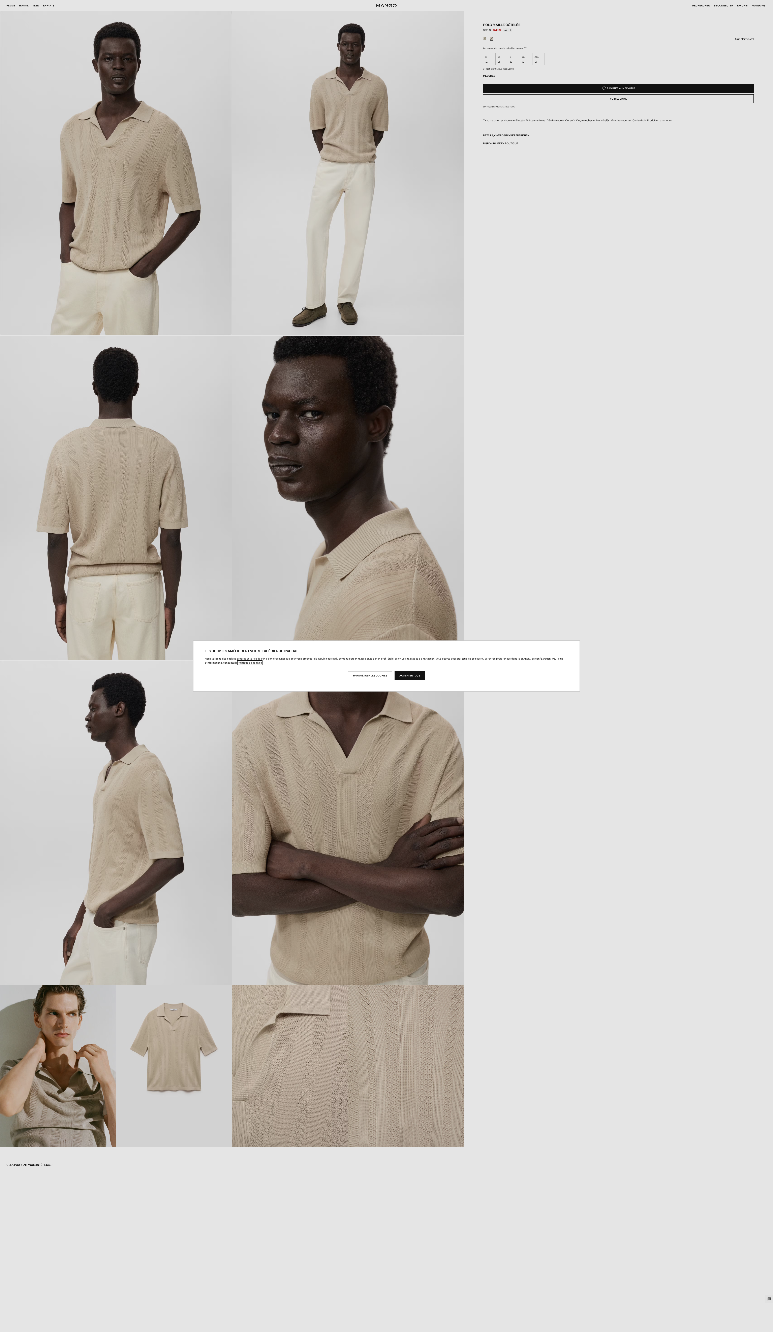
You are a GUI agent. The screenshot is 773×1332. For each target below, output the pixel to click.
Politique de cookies (250, 662)
